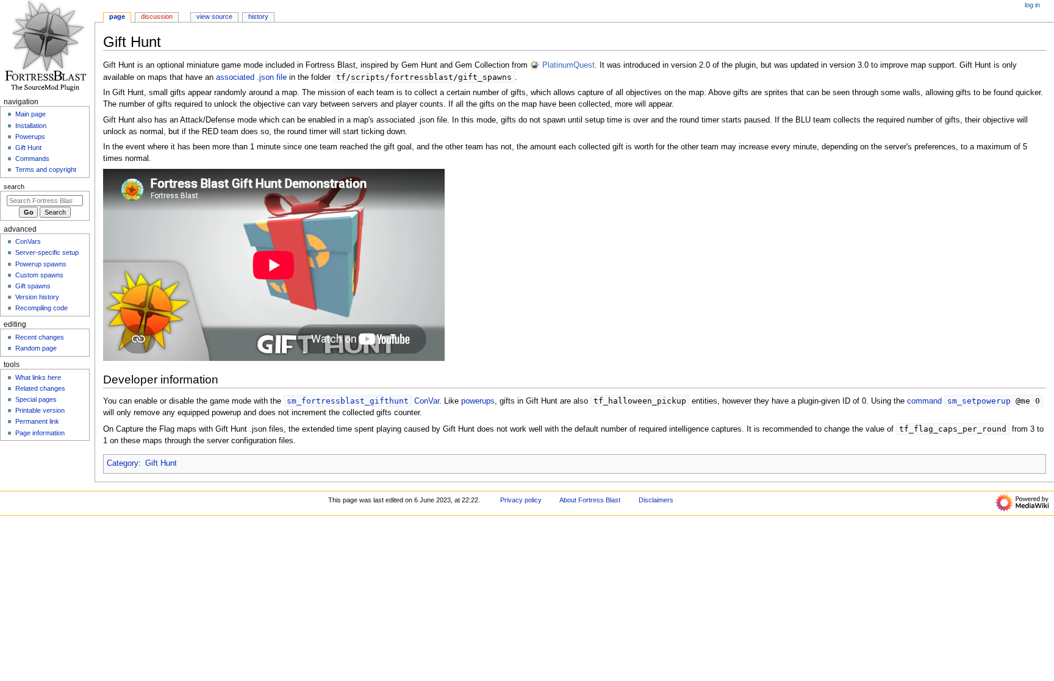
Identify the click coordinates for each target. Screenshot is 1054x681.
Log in (1032, 5)
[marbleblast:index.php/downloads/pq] (535, 65)
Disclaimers (656, 500)
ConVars (28, 241)
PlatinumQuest (568, 65)
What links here (38, 377)
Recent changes (39, 337)
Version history (37, 297)
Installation (30, 125)
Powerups (30, 136)
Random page (36, 348)
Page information (40, 433)
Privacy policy (521, 500)
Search (14, 186)
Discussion (157, 16)
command (924, 401)
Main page (30, 114)
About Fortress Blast (589, 500)
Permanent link (37, 421)
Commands (32, 158)
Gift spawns (33, 286)
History (258, 16)
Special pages (36, 399)
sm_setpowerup (979, 400)
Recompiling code (41, 308)
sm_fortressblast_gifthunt (348, 400)
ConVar (426, 401)
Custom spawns (39, 275)
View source (214, 16)
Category (122, 463)
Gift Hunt (161, 463)
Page (117, 16)
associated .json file (251, 77)
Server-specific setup (47, 252)
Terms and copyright (45, 169)
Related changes (40, 388)
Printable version (40, 410)
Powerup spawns (40, 264)
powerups (478, 401)
